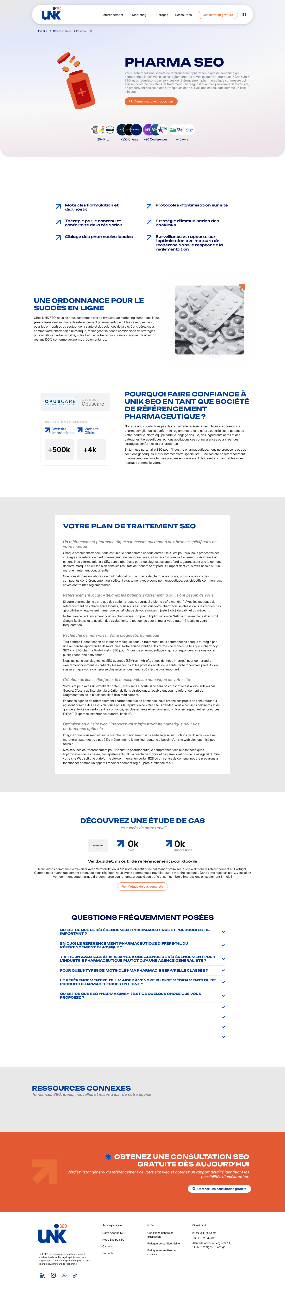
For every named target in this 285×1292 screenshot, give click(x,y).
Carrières (108, 1246)
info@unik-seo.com (204, 1232)
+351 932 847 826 (204, 1238)
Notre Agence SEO (114, 1232)
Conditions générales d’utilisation (160, 1234)
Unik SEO (42, 31)
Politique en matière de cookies (161, 1252)
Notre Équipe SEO (113, 1239)
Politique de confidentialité (163, 1243)
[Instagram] (53, 1275)
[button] (86, 132)
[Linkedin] (43, 1275)
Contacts (107, 1253)
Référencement (62, 31)
